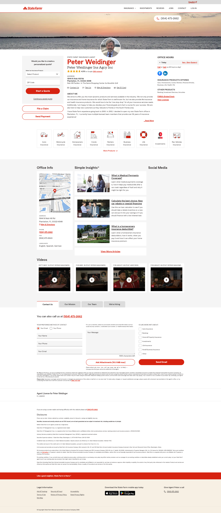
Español (192, 2)
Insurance (129, 8)
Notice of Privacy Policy (59, 495)
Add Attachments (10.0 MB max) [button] (110, 362)
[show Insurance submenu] (135, 8)
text (164, 67)
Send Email (161, 362)
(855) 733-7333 (75, 380)
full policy (45, 452)
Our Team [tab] (92, 304)
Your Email (44, 328)
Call (159, 67)
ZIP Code (30, 82)
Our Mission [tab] (70, 304)
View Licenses (163, 100)
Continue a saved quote (42, 99)
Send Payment (42, 116)
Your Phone (57, 328)
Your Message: (93, 332)
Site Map (40, 498)
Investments (146, 8)
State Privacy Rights (77, 495)
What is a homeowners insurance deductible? (123, 227)
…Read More (149, 121)
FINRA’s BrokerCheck (165, 96)
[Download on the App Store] (112, 493)
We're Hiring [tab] (114, 304)
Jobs (171, 8)
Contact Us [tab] (48, 304)
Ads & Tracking (42, 491)
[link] (33, 8)
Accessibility (74, 491)
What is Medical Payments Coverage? (125, 176)
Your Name (42, 336)
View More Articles (110, 251)
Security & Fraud (56, 491)
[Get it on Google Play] (127, 493)
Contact (182, 8)
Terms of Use (41, 495)
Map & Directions (48, 224)
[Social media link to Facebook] (159, 73)
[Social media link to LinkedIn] (165, 73)
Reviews (160, 8)
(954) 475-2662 (46, 232)
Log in (194, 8)
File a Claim (43, 109)
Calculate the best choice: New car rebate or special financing (127, 202)
